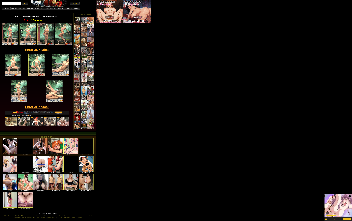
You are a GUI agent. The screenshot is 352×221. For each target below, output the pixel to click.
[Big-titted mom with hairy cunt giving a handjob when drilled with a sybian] (90, 73)
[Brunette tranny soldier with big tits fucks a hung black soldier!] (90, 32)
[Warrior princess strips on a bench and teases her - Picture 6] (36, 65)
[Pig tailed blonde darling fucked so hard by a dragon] (84, 114)
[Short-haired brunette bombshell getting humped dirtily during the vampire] (84, 55)
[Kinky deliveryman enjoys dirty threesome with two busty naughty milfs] (84, 97)
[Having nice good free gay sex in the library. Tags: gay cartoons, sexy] (84, 50)
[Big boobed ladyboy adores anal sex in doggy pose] (77, 89)
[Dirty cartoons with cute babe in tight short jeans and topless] (84, 90)
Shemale (76, 8)
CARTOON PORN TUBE (18, 8)
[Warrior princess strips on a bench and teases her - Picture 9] (54, 91)
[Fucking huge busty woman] (84, 60)
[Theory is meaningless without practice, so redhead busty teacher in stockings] (90, 102)
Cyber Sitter (55, 213)
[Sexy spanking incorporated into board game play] (90, 26)
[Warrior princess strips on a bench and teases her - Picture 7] (60, 65)
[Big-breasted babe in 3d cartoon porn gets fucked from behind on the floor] (77, 93)
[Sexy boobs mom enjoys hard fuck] (77, 65)
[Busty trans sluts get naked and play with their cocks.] (77, 119)
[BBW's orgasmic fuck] (77, 126)
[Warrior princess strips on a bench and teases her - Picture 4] (63, 34)
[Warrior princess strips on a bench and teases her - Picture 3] (45, 34)
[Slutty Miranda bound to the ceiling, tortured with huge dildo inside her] (77, 84)
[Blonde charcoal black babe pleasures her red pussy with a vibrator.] (77, 70)
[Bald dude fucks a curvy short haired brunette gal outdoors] (84, 107)
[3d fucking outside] (84, 29)
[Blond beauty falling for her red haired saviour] (77, 55)
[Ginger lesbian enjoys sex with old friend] (84, 74)
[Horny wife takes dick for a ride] (77, 19)
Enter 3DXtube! (37, 50)
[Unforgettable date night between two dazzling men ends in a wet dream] (90, 58)
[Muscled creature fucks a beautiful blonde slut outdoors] (90, 121)
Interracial (69, 8)
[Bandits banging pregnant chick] (84, 65)
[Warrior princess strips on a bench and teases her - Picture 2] (28, 34)
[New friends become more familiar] (77, 36)
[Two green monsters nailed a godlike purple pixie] (90, 93)
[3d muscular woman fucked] (77, 103)
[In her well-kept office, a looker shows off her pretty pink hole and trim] (90, 63)
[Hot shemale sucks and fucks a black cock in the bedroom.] (77, 29)
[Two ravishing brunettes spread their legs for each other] (77, 98)
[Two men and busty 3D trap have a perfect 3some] (84, 102)
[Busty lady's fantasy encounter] (84, 19)
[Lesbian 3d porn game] (90, 39)
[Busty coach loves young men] (90, 68)
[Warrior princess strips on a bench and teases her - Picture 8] (19, 91)
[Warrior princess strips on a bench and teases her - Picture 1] (10, 34)
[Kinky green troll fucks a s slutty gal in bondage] (84, 69)
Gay (42, 8)
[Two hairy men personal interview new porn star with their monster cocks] (84, 35)
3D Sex (37, 8)
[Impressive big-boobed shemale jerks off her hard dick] (77, 41)
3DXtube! (33, 20)
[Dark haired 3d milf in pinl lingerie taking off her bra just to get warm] (77, 60)
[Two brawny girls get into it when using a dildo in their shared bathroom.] (90, 114)
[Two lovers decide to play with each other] (90, 107)
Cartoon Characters (50, 8)
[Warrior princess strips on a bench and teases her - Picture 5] (13, 65)
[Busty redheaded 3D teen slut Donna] (84, 79)
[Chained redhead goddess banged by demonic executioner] (77, 23)
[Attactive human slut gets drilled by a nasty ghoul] (77, 108)
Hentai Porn (61, 8)
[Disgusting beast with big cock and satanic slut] (84, 44)
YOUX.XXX (30, 8)
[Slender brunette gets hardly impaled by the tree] (84, 125)
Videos (75, 3)
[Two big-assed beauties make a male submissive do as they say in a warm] (90, 20)
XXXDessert (6, 8)
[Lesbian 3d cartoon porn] (77, 77)
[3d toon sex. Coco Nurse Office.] (90, 88)
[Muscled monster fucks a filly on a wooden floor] (84, 40)
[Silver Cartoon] (49, 3)
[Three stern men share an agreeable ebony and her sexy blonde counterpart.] (77, 46)
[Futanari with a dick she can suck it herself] (77, 113)
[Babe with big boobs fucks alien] (84, 84)
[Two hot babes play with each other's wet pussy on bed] (90, 51)
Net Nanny (48, 213)
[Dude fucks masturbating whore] (77, 50)
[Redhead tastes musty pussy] (90, 126)
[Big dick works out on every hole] (84, 121)
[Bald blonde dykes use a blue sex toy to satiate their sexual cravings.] (90, 97)
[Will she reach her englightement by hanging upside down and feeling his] (90, 44)
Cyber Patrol (41, 213)
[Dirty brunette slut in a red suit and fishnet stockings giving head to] (90, 83)
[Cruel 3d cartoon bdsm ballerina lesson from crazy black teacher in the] (84, 24)
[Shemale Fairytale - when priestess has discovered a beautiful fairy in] (90, 78)
